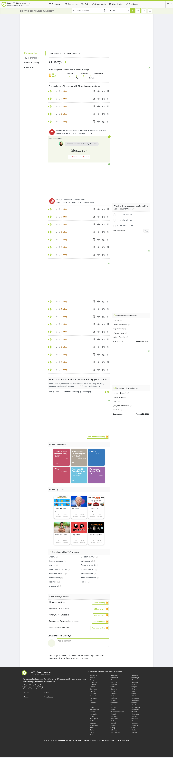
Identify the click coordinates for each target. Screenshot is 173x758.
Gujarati (93, 696)
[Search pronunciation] (132, 10)
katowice (52, 582)
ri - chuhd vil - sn (124, 214)
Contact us (109, 740)
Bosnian (135, 680)
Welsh (134, 732)
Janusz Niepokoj (119, 393)
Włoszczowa (86, 561)
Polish (134, 716)
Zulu (91, 734)
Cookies (101, 740)
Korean (113, 705)
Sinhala (113, 721)
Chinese (93, 684)
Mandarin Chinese (117, 712)
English (134, 687)
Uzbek (92, 732)
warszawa (53, 586)
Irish (91, 700)
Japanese (135, 700)
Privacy (93, 740)
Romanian (114, 718)
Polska (83, 582)
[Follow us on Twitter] (30, 686)
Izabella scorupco (56, 561)
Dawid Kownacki (88, 565)
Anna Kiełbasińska (88, 578)
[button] (79, 157)
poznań (52, 565)
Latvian (113, 707)
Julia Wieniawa (87, 573)
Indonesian (136, 698)
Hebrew (114, 696)
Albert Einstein (119, 337)
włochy (52, 557)
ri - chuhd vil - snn (125, 220)
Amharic (135, 675)
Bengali (114, 680)
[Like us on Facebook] (25, 686)
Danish (92, 687)
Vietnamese (115, 732)
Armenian (114, 678)
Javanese (93, 703)
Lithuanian (136, 707)
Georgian (93, 693)
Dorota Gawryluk (88, 557)
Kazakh (134, 703)
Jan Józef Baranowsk (121, 406)
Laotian (135, 705)
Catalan (135, 682)
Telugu (113, 728)
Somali (113, 723)
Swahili (113, 725)
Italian (113, 700)
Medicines (49, 697)
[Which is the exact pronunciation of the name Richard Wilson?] (135, 209)
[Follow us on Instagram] (35, 686)
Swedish (135, 725)
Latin (92, 707)
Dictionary (57, 4)
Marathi (135, 712)
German (114, 693)
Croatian (114, 684)
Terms (86, 740)
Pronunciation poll (119, 231)
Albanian (114, 675)
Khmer (92, 705)
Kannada (114, 703)
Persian (114, 716)
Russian (135, 718)
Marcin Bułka (54, 578)
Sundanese (94, 725)
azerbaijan (136, 678)
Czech (134, 684)
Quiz (87, 4)
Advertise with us (122, 740)
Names (26, 697)
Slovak (134, 721)
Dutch (113, 687)
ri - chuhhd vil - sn (125, 226)
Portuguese (94, 718)
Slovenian (93, 723)
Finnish (92, 691)
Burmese (114, 682)
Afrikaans (93, 675)
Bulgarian (93, 682)
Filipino (134, 689)
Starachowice (118, 333)
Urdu (134, 730)
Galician (135, 691)
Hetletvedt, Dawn (120, 325)
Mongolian (93, 714)
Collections (73, 4)
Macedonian (94, 709)
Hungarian (93, 698)
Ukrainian (114, 730)
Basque (92, 680)
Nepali (113, 714)
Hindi (134, 696)
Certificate (134, 4)
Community (100, 4)
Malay (113, 709)
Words (26, 693)
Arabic (92, 678)
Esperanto (93, 689)
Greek (134, 693)
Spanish (135, 723)
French (113, 691)
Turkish (92, 730)
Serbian (92, 721)
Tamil (92, 728)
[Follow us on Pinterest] (40, 686)
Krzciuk (116, 320)
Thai (133, 728)
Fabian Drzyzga (87, 569)
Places (47, 693)
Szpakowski (118, 329)
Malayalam (136, 709)
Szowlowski (118, 397)
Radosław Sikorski (56, 573)
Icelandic (114, 698)
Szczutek (116, 410)
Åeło (115, 401)
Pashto (92, 716)
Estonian (114, 689)
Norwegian (136, 714)
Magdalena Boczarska (58, 569)
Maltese (93, 712)
